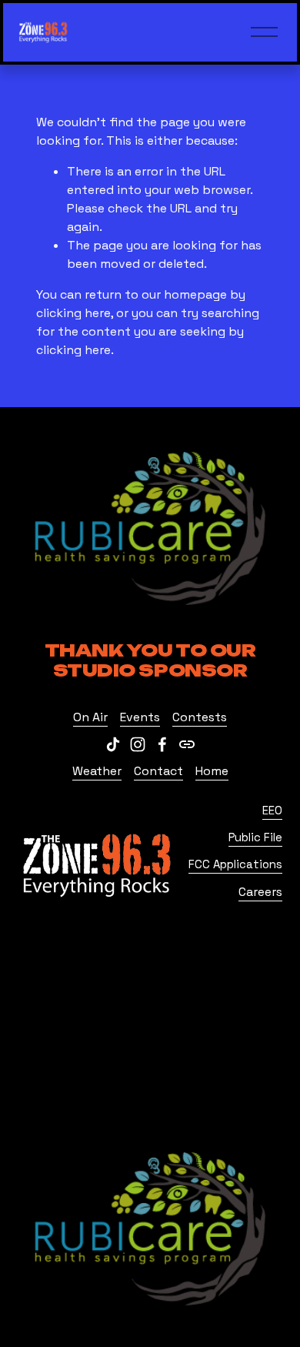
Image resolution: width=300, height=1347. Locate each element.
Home (211, 771)
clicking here (73, 313)
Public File (255, 837)
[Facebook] (162, 744)
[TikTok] (113, 744)
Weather (97, 771)
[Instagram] (137, 744)
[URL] (187, 744)
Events (140, 717)
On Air (90, 717)
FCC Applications (235, 864)
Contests (199, 717)
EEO (272, 810)
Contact (158, 771)
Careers (260, 892)
